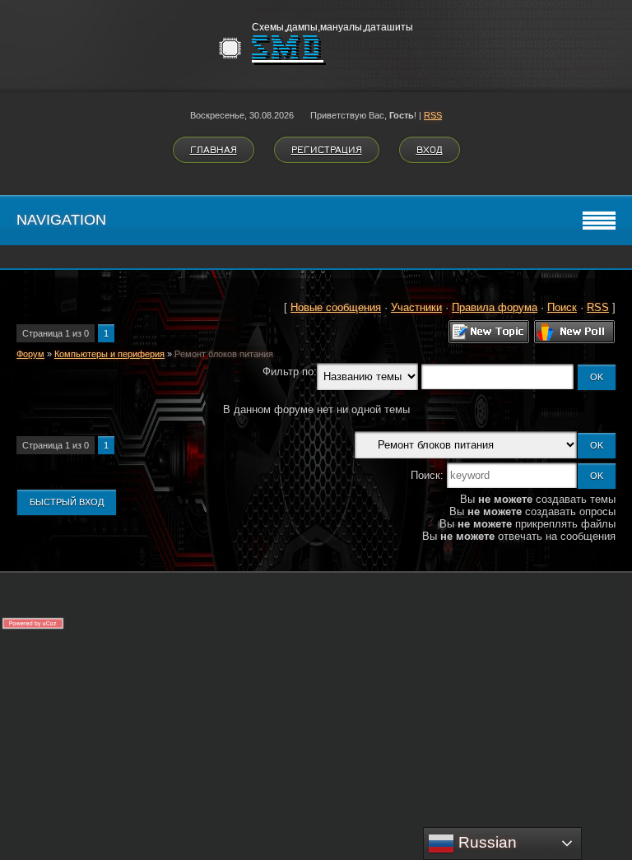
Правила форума (494, 307)
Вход (429, 150)
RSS (433, 115)
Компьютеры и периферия (109, 354)
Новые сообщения (335, 307)
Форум (30, 354)
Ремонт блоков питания (223, 354)
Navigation (61, 220)
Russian (485, 842)
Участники (416, 307)
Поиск (562, 307)
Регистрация (326, 150)
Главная (213, 150)
